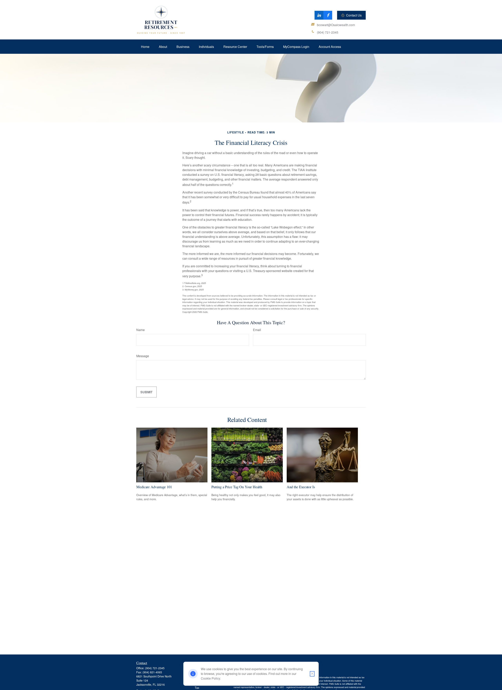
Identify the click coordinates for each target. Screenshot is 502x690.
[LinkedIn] (319, 15)
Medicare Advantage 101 (154, 486)
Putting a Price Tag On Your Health (236, 486)
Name (140, 330)
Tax (197, 688)
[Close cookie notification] (312, 674)
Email (257, 330)
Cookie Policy (210, 678)
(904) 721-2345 (155, 668)
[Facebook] (327, 15)
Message (142, 356)
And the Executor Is (301, 486)
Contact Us (354, 15)
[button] (145, 46)
